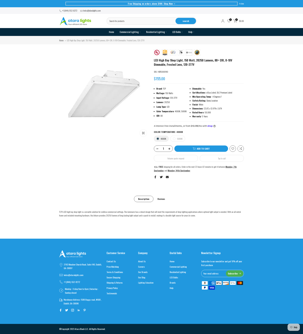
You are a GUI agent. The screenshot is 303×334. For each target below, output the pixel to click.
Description (143, 198)
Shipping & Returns (115, 282)
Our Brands (143, 272)
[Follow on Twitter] (66, 310)
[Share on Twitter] (161, 177)
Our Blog (141, 277)
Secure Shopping (113, 277)
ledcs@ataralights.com (92, 10)
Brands (173, 282)
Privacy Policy (112, 288)
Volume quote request (175, 158)
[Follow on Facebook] (60, 310)
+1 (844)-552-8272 (69, 10)
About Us (142, 261)
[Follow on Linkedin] (78, 310)
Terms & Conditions (115, 272)
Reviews (161, 198)
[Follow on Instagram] (72, 310)
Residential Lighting (155, 32)
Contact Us (111, 261)
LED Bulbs (176, 32)
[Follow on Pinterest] (84, 310)
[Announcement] (151, 4)
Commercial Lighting (129, 32)
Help (190, 32)
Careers (141, 266)
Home (111, 32)
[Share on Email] (167, 177)
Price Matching (113, 266)
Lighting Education (145, 282)
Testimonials (112, 293)
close (62, 4)
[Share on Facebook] (155, 177)
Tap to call (222, 158)
